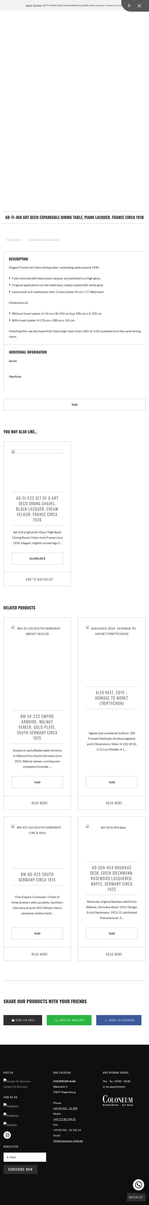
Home (29, 5)
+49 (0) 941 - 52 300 (65, 1108)
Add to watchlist (40, 579)
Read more (40, 803)
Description (14, 239)
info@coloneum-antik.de (68, 1140)
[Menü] (135, 6)
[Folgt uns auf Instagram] (11, 1115)
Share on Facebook (121, 1020)
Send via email (25, 1020)
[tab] (14, 239)
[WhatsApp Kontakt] (138, 1184)
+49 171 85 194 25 (64, 1119)
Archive (37, 5)
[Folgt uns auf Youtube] (10, 1124)
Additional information (44, 239)
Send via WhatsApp (71, 1020)
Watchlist (136, 1197)
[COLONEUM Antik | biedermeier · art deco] (118, 1100)
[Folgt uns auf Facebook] (10, 1105)
